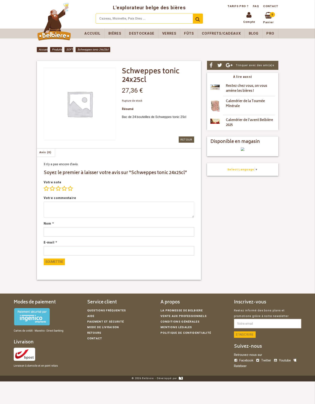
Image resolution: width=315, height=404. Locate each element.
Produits (57, 49)
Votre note (53, 182)
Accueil (92, 33)
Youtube (285, 360)
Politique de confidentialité (185, 332)
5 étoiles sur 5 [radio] (70, 188)
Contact (270, 6)
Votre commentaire (60, 198)
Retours (94, 332)
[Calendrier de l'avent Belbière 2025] (215, 122)
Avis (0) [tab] (45, 152)
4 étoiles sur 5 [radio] (64, 188)
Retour (186, 139)
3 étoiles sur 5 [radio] (58, 188)
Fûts (189, 33)
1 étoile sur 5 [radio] (46, 188)
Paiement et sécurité (105, 321)
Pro (270, 33)
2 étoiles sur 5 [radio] (52, 188)
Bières (114, 33)
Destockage (141, 33)
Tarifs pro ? (238, 6)
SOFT (69, 49)
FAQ (256, 6)
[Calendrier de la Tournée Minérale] (215, 105)
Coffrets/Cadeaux (221, 33)
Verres (169, 33)
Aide (90, 316)
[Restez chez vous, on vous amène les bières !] (215, 88)
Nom (49, 223)
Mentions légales (176, 327)
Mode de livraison (103, 327)
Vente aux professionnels (183, 316)
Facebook (246, 360)
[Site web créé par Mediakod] (180, 378)
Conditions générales (180, 321)
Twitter (266, 360)
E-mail (50, 242)
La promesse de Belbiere (181, 310)
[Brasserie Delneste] (242, 150)
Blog (254, 33)
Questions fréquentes (106, 310)
